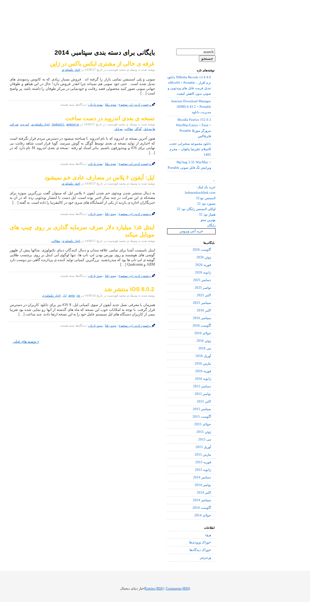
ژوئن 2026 (203, 257)
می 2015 (204, 439)
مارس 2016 (203, 363)
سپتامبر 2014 (202, 500)
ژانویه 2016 (203, 378)
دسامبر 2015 (202, 386)
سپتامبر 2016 (202, 318)
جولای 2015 (202, 424)
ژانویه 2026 (203, 272)
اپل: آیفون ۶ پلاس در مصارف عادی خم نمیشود (99, 177)
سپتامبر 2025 (202, 302)
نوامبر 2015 (203, 394)
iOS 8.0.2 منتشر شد (129, 289)
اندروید (24, 124)
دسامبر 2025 (202, 280)
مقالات (128, 129)
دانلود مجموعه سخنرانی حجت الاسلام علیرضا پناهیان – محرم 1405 (190, 149)
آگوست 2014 (202, 507)
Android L (58, 124)
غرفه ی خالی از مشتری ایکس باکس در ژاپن (102, 63)
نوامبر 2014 (203, 485)
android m (72, 124)
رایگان (211, 225)
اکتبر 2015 (204, 401)
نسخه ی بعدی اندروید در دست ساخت (109, 118)
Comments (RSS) (178, 588)
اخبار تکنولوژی (71, 69)
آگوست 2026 (202, 249)
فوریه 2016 (203, 371)
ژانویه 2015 (203, 469)
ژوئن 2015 (203, 432)
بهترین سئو (208, 220)
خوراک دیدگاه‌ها (200, 550)
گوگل (138, 129)
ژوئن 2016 (203, 340)
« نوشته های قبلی (26, 341)
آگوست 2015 (202, 416)
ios (78, 295)
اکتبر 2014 (204, 492)
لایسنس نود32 (206, 198)
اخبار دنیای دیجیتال (47, 15)
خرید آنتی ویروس (191, 231)
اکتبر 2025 (204, 295)
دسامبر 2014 (202, 477)
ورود (208, 534)
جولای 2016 (202, 333)
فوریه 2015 (203, 462)
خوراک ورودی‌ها (200, 542)
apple (71, 295)
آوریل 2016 (203, 356)
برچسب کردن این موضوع (135, 104)
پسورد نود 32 (206, 203)
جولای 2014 (202, 515)
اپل (64, 295)
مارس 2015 (203, 454)
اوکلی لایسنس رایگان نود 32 (196, 209)
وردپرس (205, 557)
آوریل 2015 (203, 447)
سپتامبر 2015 (202, 409)
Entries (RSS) (154, 588)
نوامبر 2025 (203, 287)
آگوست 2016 (202, 325)
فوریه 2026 (203, 265)
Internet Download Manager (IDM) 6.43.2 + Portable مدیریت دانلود (191, 107)
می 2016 (204, 348)
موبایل (118, 129)
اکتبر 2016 (204, 310)
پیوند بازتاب (95, 104)
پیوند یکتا (110, 104)
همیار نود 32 (207, 214)
